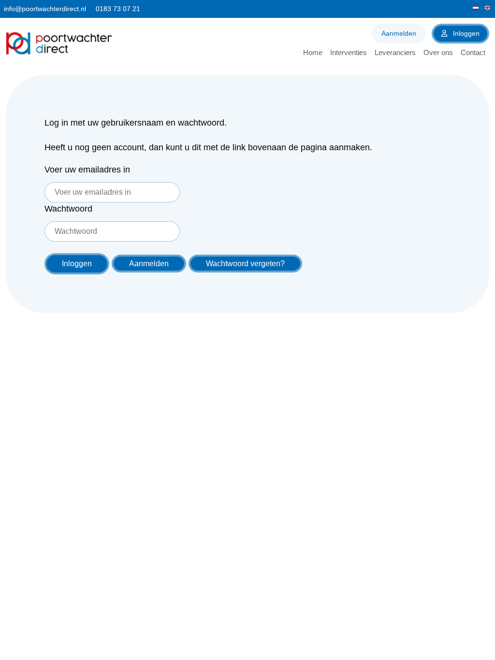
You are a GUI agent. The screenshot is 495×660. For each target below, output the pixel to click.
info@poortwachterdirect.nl (45, 9)
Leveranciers (395, 52)
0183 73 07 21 (118, 9)
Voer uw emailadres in (87, 169)
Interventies (348, 52)
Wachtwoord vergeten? (245, 263)
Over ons (438, 52)
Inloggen (465, 33)
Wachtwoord (68, 209)
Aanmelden (398, 33)
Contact (473, 52)
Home (312, 52)
